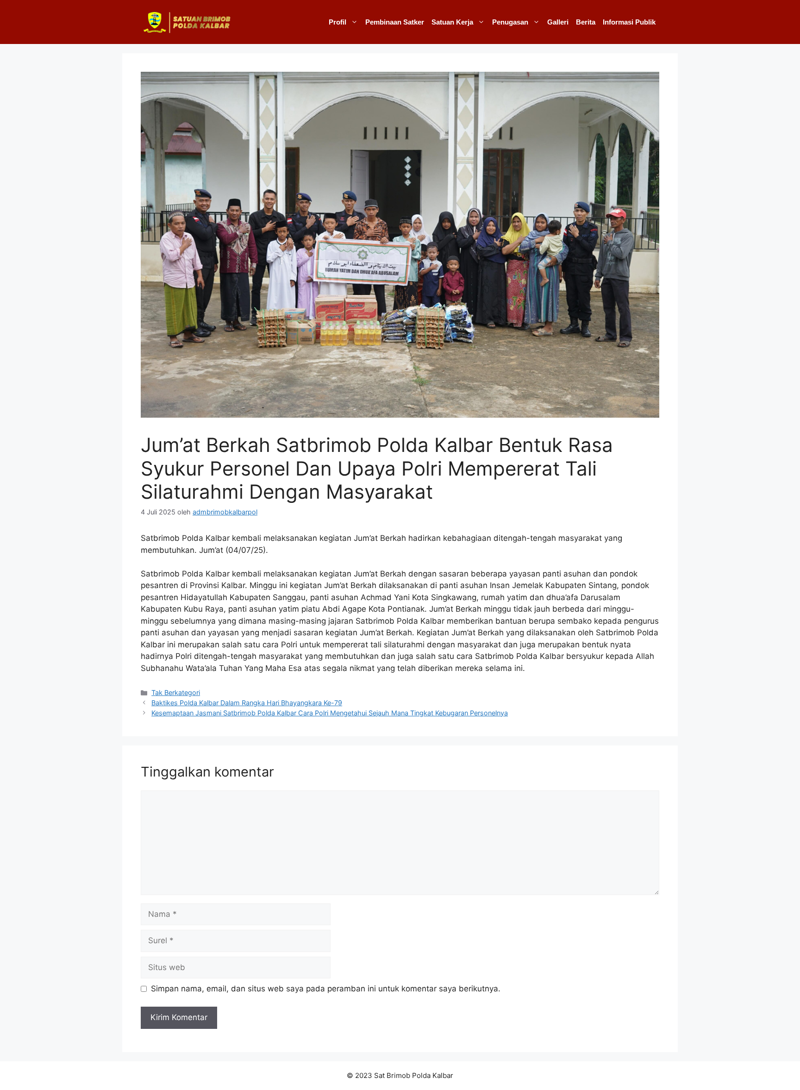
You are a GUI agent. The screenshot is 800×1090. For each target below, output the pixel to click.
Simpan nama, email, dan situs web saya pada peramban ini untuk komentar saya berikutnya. (325, 988)
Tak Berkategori (175, 692)
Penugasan (510, 22)
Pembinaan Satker (394, 22)
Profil (337, 22)
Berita (585, 22)
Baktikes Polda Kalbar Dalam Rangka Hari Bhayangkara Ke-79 (246, 703)
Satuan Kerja (452, 22)
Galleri (558, 22)
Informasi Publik (629, 22)
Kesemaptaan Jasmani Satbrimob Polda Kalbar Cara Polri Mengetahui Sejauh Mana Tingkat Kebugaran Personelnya (329, 713)
